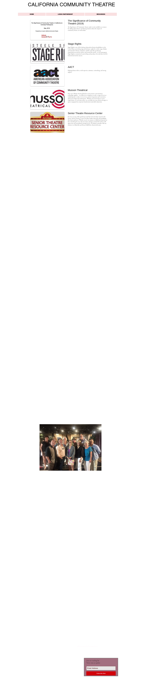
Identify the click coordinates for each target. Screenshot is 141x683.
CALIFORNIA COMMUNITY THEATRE (71, 4)
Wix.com (45, 646)
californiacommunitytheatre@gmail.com (87, 646)
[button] (101, 14)
